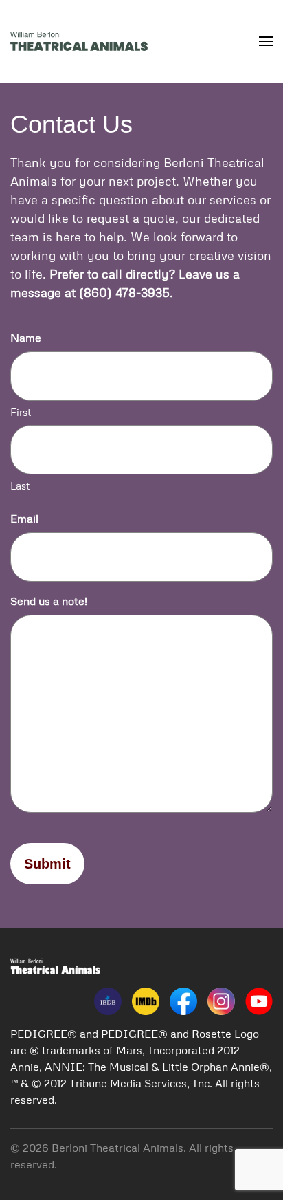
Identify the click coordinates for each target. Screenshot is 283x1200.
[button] (266, 41)
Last (20, 485)
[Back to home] (79, 41)
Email (24, 518)
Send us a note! (48, 601)
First (20, 412)
